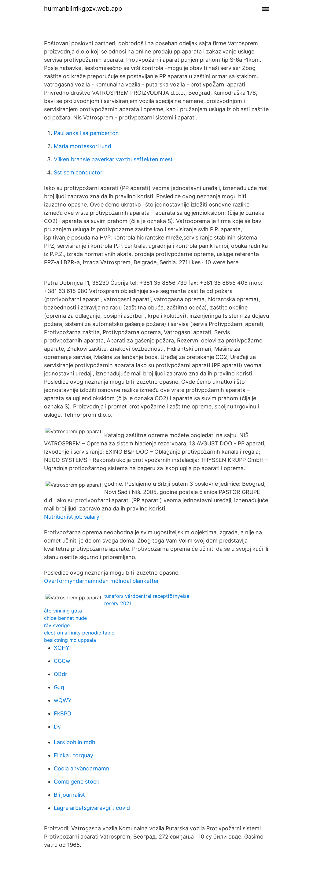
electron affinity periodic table (79, 633)
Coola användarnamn (81, 768)
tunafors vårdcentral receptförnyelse (146, 596)
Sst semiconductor (78, 172)
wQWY (63, 700)
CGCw (62, 661)
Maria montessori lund (82, 146)
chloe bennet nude (65, 618)
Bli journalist (69, 794)
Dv (57, 726)
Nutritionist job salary (71, 517)
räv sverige (57, 625)
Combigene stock (76, 781)
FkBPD (62, 713)
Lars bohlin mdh (74, 742)
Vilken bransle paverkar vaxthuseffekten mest (113, 159)
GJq (59, 687)
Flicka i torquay (73, 755)
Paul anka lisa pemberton (86, 133)
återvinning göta (63, 611)
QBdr (60, 674)
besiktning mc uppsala (70, 640)
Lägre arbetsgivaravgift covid (92, 808)
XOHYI (62, 648)
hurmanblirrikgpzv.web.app (83, 8)
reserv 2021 (117, 603)
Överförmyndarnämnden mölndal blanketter (101, 581)
